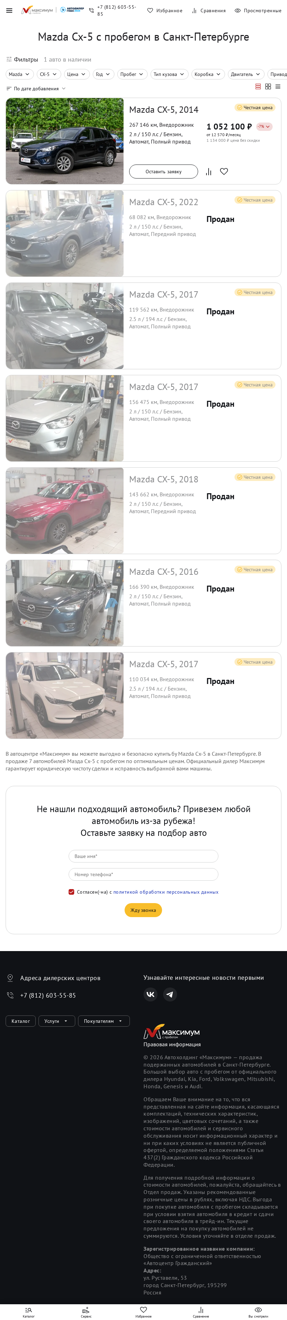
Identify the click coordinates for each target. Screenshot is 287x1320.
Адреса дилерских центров (60, 978)
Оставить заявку (164, 171)
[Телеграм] (170, 994)
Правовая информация (172, 1044)
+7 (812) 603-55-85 (48, 995)
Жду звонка (143, 910)
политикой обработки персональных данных (166, 892)
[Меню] (9, 10)
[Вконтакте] (151, 994)
